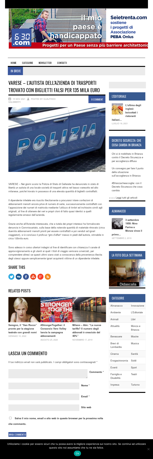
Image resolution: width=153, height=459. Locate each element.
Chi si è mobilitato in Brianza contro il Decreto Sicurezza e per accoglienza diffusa (127, 157)
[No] (148, 449)
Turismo (135, 384)
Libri (133, 319)
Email (85, 396)
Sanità (134, 354)
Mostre (134, 336)
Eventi (113, 367)
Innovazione (137, 305)
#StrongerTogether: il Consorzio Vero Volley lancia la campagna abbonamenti (53, 330)
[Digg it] (19, 278)
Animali (114, 319)
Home (13, 63)
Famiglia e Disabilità (116, 376)
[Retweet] (11, 278)
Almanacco (116, 305)
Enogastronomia (119, 360)
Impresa (114, 384)
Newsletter (45, 63)
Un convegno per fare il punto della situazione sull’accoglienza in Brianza (127, 171)
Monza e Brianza (135, 327)
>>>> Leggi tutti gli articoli (123, 197)
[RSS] (48, 278)
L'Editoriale (137, 312)
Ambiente (115, 312)
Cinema (114, 354)
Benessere (116, 336)
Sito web (86, 407)
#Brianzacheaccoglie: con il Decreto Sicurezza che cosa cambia (127, 186)
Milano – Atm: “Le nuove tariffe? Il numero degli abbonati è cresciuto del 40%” (86, 330)
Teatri (134, 374)
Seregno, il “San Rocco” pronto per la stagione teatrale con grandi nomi (22, 328)
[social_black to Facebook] (26, 278)
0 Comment (97, 99)
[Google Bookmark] (40, 278)
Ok (77, 453)
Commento (96, 372)
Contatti (62, 63)
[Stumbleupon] (33, 278)
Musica (135, 343)
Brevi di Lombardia (116, 345)
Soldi (133, 360)
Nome (85, 385)
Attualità (114, 326)
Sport (134, 367)
